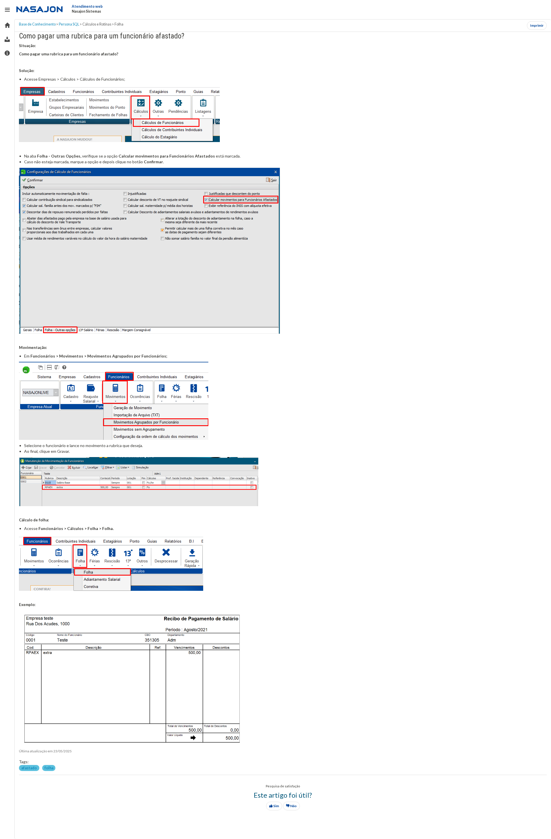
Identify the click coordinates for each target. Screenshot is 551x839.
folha (48, 768)
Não (293, 806)
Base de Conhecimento (37, 24)
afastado (29, 768)
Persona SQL (69, 24)
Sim (276, 806)
